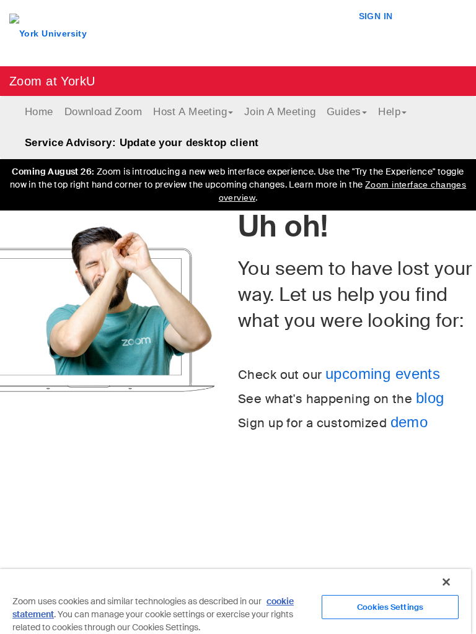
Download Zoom (103, 112)
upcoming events (382, 373)
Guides (344, 112)
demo (409, 422)
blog (430, 397)
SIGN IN (376, 16)
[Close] (446, 582)
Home (39, 112)
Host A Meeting (190, 112)
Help (389, 112)
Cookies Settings (390, 607)
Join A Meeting (279, 112)
